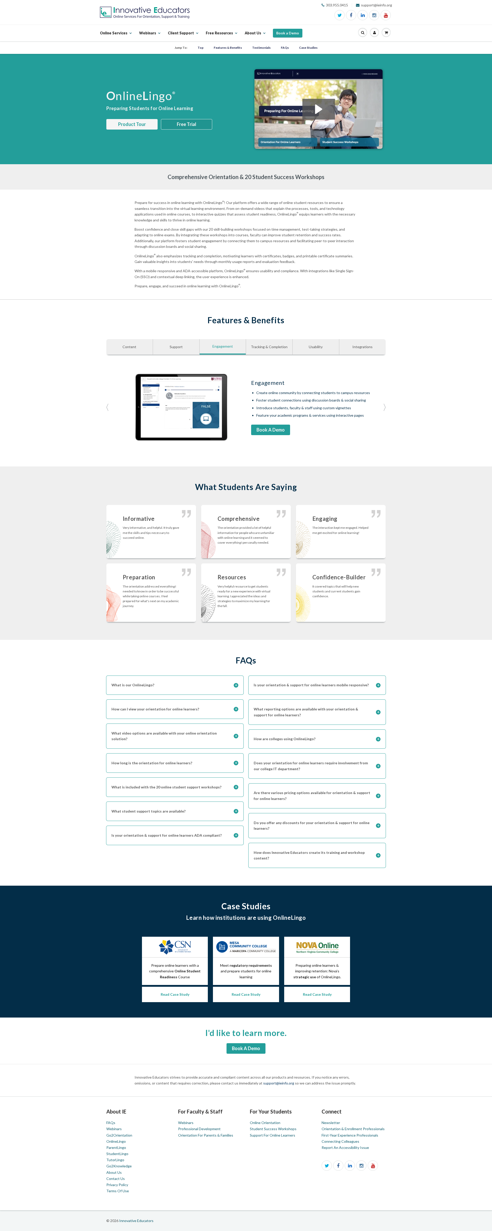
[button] (362, 33)
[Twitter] (339, 15)
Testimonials (261, 48)
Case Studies (308, 48)
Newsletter (331, 1122)
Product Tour (132, 124)
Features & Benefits (228, 48)
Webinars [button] (147, 36)
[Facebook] (351, 15)
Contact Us (115, 1178)
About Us (114, 1172)
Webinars (114, 1129)
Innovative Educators (136, 1220)
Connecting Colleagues (340, 1141)
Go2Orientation (119, 1135)
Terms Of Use (117, 1191)
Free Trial (186, 124)
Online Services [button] (113, 36)
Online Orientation (265, 1122)
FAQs (285, 48)
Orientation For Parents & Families (205, 1135)
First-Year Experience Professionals (350, 1135)
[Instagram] (374, 15)
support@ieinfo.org (279, 1083)
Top (200, 48)
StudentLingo (117, 1153)
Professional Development (199, 1129)
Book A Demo (271, 429)
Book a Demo (287, 33)
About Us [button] (253, 36)
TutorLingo (115, 1160)
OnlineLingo (116, 1141)
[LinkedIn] (362, 15)
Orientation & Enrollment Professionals (353, 1129)
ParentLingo (116, 1147)
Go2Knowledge (119, 1166)
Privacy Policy (117, 1185)
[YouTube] (386, 15)
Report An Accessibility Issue (345, 1147)
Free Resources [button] (219, 36)
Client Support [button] (181, 36)
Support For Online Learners (272, 1135)
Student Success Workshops (273, 1129)
